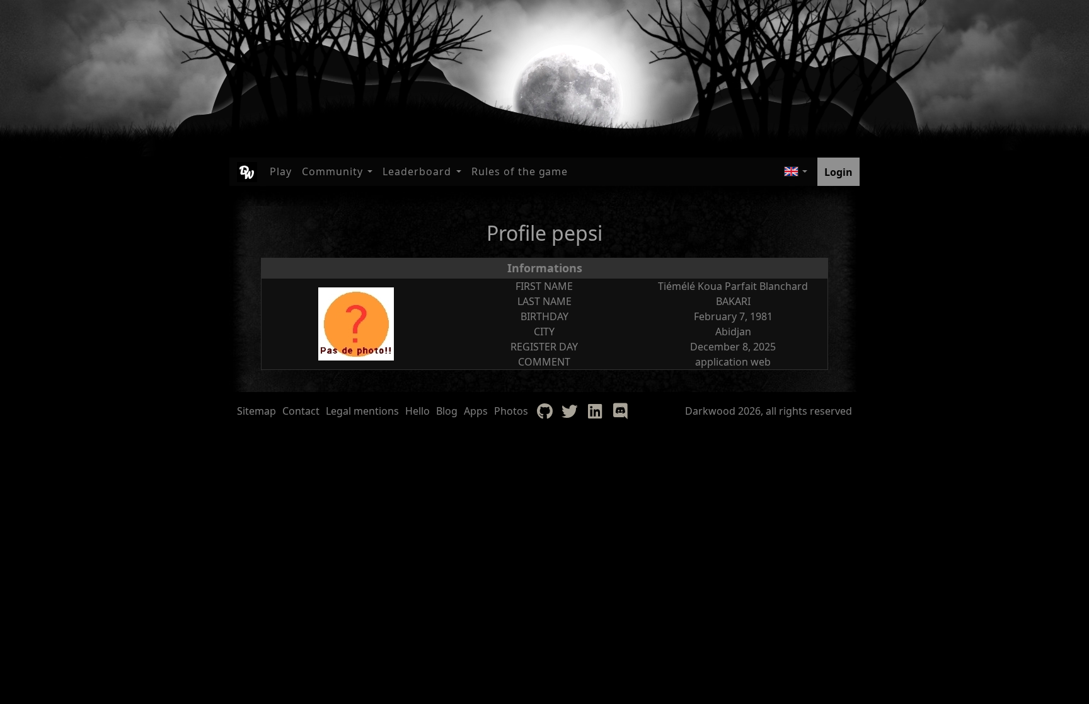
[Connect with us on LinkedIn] (595, 411)
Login (838, 172)
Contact (301, 411)
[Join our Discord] (620, 411)
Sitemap (256, 411)
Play (281, 171)
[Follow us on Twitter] (570, 411)
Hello (417, 411)
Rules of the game (519, 171)
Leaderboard (417, 171)
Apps (476, 411)
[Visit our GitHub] (544, 411)
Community (332, 171)
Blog (447, 411)
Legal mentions (362, 411)
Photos (511, 411)
